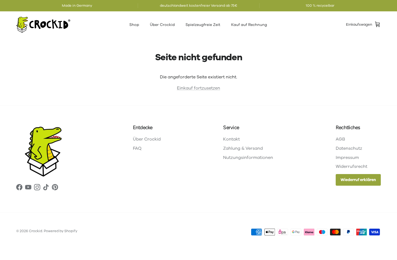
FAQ (137, 148)
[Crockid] (43, 25)
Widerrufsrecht (351, 166)
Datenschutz (349, 148)
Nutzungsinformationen (248, 158)
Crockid (35, 231)
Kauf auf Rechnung (249, 24)
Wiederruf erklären (358, 179)
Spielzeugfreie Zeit (203, 24)
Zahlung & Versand (243, 148)
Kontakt (231, 139)
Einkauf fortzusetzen (198, 88)
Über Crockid (162, 24)
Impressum (347, 158)
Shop (134, 24)
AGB (340, 139)
